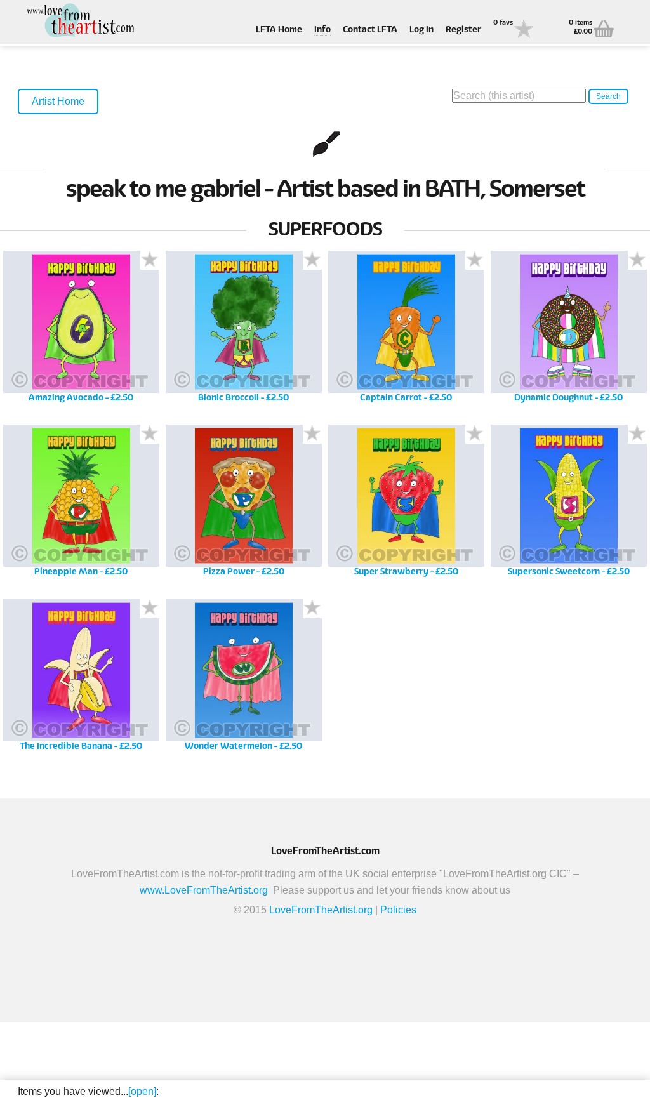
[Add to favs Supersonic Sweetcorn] (637, 434)
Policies (398, 909)
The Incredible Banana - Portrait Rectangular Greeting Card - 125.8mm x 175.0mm (81, 679)
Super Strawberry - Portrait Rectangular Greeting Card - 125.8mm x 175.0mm (406, 505)
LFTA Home (279, 30)
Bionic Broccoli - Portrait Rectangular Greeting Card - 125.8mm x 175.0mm (243, 331)
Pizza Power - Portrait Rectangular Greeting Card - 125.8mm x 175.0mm (243, 505)
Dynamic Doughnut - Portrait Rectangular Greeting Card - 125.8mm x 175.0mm (568, 331)
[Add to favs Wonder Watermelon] (312, 608)
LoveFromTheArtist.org (321, 909)
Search (608, 96)
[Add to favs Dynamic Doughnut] (637, 260)
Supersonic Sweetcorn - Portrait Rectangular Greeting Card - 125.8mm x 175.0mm (568, 505)
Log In (421, 30)
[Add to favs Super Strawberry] (474, 434)
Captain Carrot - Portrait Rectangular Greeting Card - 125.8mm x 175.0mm (406, 331)
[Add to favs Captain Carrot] (474, 260)
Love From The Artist (81, 20)
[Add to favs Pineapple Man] (149, 434)
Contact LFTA (370, 30)
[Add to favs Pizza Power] (312, 434)
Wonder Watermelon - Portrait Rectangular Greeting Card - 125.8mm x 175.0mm (243, 679)
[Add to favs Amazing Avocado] (149, 260)
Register (463, 30)
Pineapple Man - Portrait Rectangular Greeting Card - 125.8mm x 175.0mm (81, 505)
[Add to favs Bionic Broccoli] (312, 260)
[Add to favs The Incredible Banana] (149, 608)
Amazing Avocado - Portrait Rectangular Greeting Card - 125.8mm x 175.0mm (81, 331)
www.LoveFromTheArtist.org (204, 890)
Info (322, 30)
